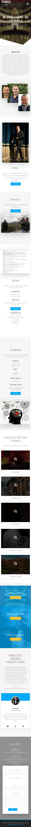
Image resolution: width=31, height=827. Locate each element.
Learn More (15, 210)
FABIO (6, 3)
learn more (15, 308)
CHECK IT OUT (15, 618)
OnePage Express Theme (15, 824)
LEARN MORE (15, 184)
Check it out (15, 597)
